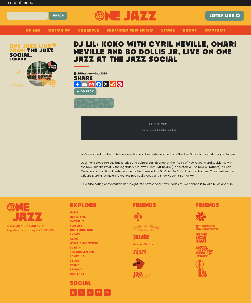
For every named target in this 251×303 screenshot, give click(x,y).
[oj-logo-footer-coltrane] (24, 212)
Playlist (76, 226)
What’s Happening (84, 243)
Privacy (76, 269)
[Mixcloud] (31, 3)
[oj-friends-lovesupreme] (157, 229)
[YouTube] (26, 3)
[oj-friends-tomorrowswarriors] (157, 218)
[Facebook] (9, 3)
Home (74, 212)
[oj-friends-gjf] (220, 239)
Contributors (81, 230)
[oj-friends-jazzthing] (157, 276)
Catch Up (77, 221)
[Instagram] (20, 3)
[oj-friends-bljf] (220, 229)
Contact (77, 274)
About (75, 239)
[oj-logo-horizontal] (125, 16)
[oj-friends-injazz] (157, 253)
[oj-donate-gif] (159, 103)
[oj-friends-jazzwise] (157, 238)
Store (74, 261)
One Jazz (31, 226)
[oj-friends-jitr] (220, 270)
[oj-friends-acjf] (220, 253)
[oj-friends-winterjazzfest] (220, 218)
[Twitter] (15, 3)
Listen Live (78, 217)
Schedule (77, 256)
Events (75, 247)
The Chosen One (82, 252)
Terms (74, 265)
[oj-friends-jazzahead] (157, 265)
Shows (75, 234)
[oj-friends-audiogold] (157, 245)
